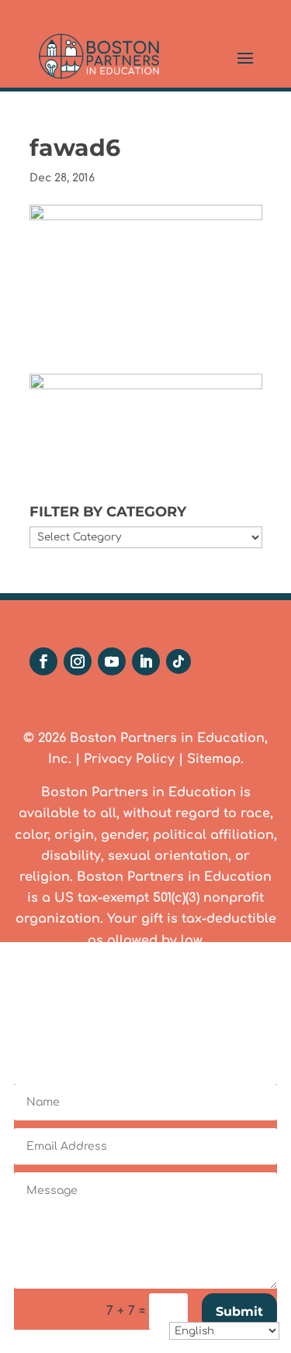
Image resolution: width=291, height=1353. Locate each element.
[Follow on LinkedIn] (146, 661)
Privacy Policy (129, 759)
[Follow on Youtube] (112, 661)
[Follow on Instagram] (78, 661)
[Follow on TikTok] (178, 661)
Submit (239, 1311)
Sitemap (214, 759)
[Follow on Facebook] (43, 661)
